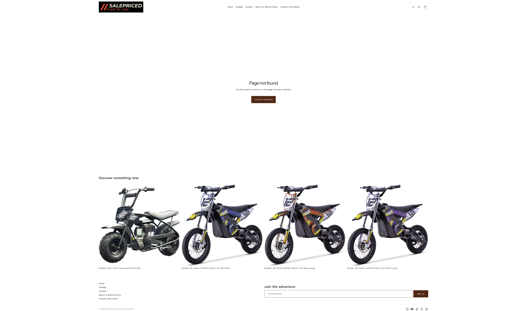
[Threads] (426, 309)
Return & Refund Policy (110, 295)
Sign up (420, 294)
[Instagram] (407, 309)
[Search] (413, 7)
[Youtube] (412, 309)
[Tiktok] (417, 309)
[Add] (175, 261)
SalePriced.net (111, 309)
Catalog (102, 287)
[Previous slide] (103, 225)
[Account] (419, 7)
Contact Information (108, 299)
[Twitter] (421, 309)
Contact (102, 291)
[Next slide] (176, 225)
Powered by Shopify (126, 309)
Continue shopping (263, 99)
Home (101, 283)
